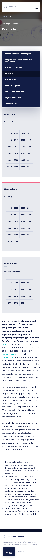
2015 (29, 147)
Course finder (10, 80)
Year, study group (12, 86)
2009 (16, 160)
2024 (23, 133)
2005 (16, 167)
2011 (29, 153)
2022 (9, 140)
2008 (23, 160)
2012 (23, 153)
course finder (8, 357)
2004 (23, 167)
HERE (4, 344)
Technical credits (12, 104)
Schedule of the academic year (18, 54)
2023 (29, 133)
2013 (16, 153)
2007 (29, 160)
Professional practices (14, 92)
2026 (9, 133)
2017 (16, 147)
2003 (29, 167)
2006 (9, 167)
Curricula (9, 74)
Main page (6, 24)
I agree (9, 551)
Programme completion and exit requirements (18, 61)
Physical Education (13, 98)
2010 (10, 160)
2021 (16, 140)
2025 (16, 133)
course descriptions (11, 354)
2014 (10, 153)
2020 (23, 140)
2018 (10, 147)
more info (21, 551)
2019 (29, 140)
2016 (23, 147)
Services (15, 24)
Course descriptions (13, 68)
